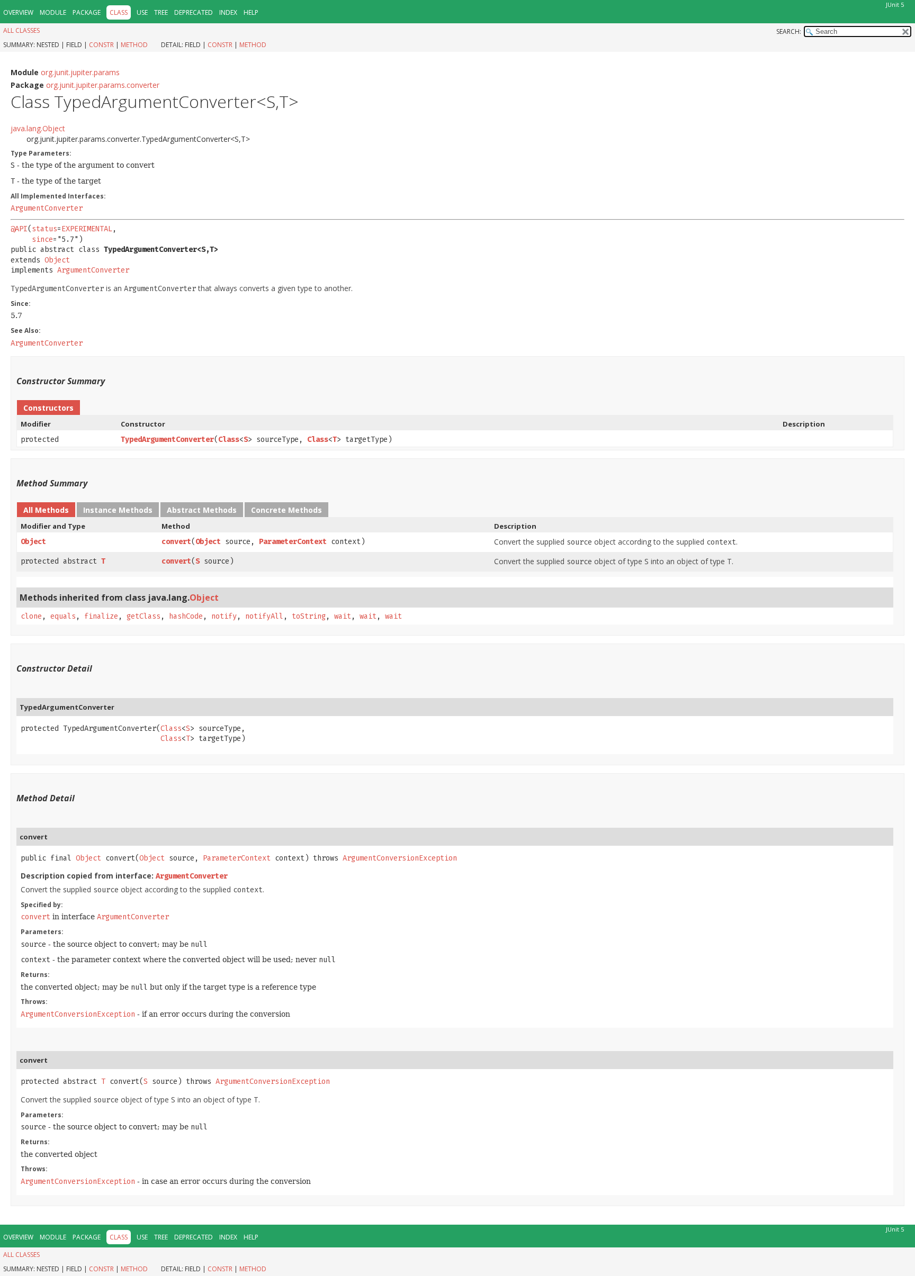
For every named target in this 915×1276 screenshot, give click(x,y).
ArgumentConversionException (400, 858)
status (44, 228)
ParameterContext (293, 541)
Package (87, 12)
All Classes (21, 30)
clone (31, 616)
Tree (161, 12)
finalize (101, 616)
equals (63, 616)
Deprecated (193, 12)
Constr (101, 44)
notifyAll (264, 616)
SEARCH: (788, 31)
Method (134, 44)
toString (309, 616)
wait (342, 616)
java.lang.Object (38, 128)
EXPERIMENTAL (86, 228)
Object (57, 260)
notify (224, 616)
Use (142, 12)
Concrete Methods (286, 510)
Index (228, 12)
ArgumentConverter (47, 208)
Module (53, 12)
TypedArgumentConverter (167, 439)
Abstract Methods (202, 510)
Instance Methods (117, 510)
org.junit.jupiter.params (80, 72)
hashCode (186, 616)
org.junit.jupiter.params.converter (102, 85)
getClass (143, 616)
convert (176, 541)
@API (19, 228)
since (42, 239)
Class (228, 439)
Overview (18, 12)
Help (251, 12)
